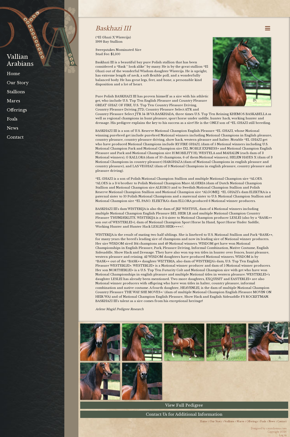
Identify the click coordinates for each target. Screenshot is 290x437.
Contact (15, 137)
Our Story (18, 82)
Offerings (17, 110)
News (12, 128)
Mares (13, 100)
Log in (283, 435)
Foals (12, 119)
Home (13, 73)
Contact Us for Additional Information (184, 414)
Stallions (16, 91)
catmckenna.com (276, 428)
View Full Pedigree (184, 405)
